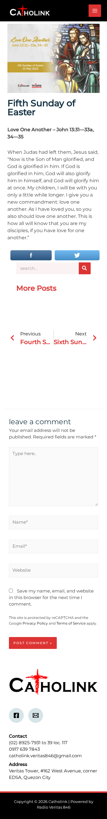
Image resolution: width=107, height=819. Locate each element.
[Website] (53, 571)
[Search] (85, 268)
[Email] (35, 715)
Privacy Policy (35, 623)
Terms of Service (71, 623)
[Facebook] (16, 715)
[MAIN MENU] (95, 10)
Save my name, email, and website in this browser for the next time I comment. (51, 597)
